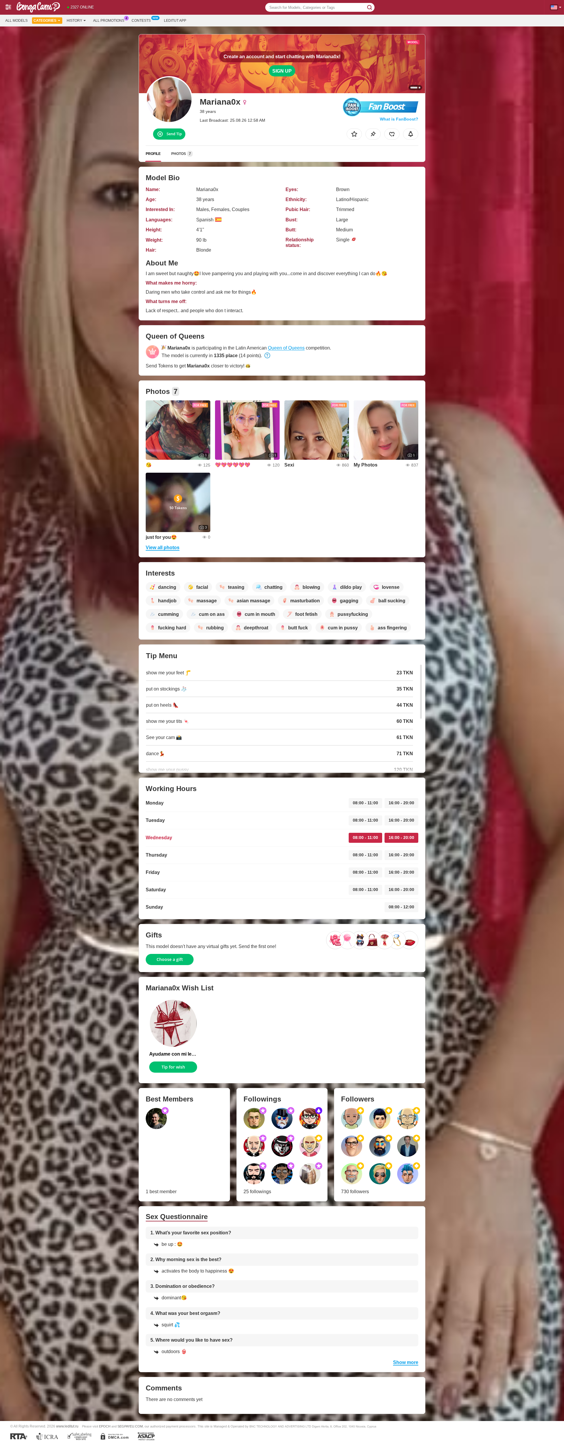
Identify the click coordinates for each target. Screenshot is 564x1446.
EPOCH (104, 1426)
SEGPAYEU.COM (130, 1426)
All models (16, 21)
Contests (141, 21)
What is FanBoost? (399, 119)
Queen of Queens (286, 347)
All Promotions (108, 21)
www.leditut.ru (67, 1426)
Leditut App (175, 21)
